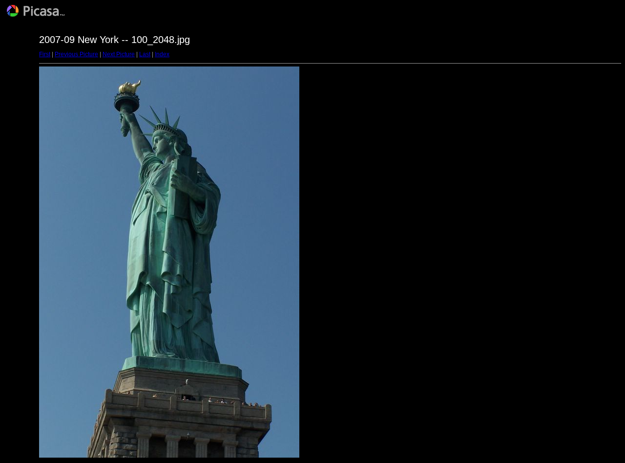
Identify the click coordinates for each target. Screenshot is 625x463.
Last (144, 54)
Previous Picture (76, 54)
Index (162, 54)
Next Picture (119, 54)
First (44, 54)
